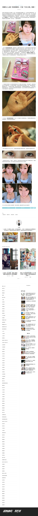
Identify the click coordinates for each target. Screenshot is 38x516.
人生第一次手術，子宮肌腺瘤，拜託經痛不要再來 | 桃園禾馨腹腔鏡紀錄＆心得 (30, 341)
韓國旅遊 (3, 491)
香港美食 (3, 313)
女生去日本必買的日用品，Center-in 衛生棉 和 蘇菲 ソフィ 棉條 (30, 309)
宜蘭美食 (3, 401)
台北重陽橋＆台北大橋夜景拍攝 (31, 301)
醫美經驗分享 (11, 271)
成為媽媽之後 (4, 414)
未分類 (3, 299)
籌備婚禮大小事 (4, 324)
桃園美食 (3, 441)
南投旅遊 (3, 351)
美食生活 (3, 290)
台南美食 (3, 304)
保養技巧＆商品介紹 (5, 340)
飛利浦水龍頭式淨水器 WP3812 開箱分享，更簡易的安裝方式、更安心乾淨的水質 (31, 294)
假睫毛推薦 (12, 214)
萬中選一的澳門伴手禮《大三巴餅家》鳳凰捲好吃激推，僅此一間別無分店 (31, 317)
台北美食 (3, 360)
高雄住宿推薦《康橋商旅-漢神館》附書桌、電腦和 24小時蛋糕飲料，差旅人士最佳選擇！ (30, 305)
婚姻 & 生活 (3, 286)
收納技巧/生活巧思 (4, 421)
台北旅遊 (3, 358)
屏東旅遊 (3, 403)
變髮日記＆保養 (4, 473)
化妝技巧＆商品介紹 (20, 5)
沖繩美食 (3, 446)
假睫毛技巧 (8, 214)
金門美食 (3, 482)
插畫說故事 (3, 322)
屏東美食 (3, 405)
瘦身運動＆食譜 (4, 459)
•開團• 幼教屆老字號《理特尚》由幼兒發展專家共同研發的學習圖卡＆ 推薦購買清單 (30, 369)
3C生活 (3, 331)
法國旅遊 (3, 448)
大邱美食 (3, 392)
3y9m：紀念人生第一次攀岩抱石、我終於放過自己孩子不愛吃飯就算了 (30, 357)
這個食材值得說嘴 (4, 475)
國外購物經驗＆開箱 (5, 383)
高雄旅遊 (3, 502)
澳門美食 (3, 308)
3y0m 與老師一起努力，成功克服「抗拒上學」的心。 (30, 372)
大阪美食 (3, 396)
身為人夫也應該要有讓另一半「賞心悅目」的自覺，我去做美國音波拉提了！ (28, 274)
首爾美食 (3, 498)
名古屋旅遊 (3, 374)
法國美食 (3, 306)
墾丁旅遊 (3, 387)
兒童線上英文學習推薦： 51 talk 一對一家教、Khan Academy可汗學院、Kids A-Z (30, 344)
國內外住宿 (3, 297)
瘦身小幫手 (3, 457)
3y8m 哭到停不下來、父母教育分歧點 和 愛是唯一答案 (30, 361)
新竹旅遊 (3, 423)
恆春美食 (3, 410)
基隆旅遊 (3, 385)
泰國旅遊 (3, 450)
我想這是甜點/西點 (4, 419)
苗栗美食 (3, 468)
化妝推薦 (16, 214)
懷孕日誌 (3, 412)
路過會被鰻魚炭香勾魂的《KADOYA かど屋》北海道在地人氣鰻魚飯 (30, 329)
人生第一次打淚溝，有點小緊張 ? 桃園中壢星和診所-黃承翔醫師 (10, 273)
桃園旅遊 (3, 439)
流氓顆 (19, 227)
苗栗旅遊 (3, 466)
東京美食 (3, 437)
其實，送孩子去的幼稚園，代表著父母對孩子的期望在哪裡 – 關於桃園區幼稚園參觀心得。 (31, 298)
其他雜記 (3, 317)
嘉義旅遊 (3, 378)
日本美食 (3, 430)
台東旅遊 (3, 365)
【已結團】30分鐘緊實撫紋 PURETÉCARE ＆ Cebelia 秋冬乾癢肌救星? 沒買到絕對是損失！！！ (28, 353)
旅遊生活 (3, 288)
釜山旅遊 (3, 484)
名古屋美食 (3, 376)
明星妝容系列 (4, 432)
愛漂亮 (16, 5)
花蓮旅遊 (3, 464)
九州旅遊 (3, 333)
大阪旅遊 (3, 394)
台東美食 (3, 367)
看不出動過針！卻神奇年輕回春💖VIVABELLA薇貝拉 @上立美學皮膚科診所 (30, 337)
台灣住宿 (3, 369)
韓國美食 (3, 493)
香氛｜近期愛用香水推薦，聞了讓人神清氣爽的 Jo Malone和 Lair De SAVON (31, 325)
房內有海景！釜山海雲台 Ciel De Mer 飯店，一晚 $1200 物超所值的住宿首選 (30, 313)
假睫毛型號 (4, 214)
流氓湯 (30, 277)
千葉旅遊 (3, 349)
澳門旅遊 (3, 455)
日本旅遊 (3, 428)
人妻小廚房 (3, 315)
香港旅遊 (3, 500)
